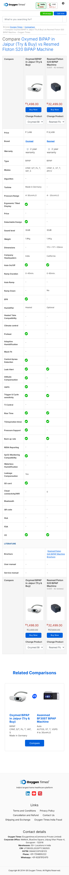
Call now (60, 13)
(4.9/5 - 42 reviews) (55, 67)
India (41, 5)
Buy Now (33, 109)
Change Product (34, 116)
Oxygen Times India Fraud (48, 819)
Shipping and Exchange (17, 819)
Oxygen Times (16, 27)
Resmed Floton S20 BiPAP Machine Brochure (56, 554)
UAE (52, 5)
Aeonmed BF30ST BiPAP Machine (46, 718)
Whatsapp (47, 13)
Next (66, 723)
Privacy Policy (47, 810)
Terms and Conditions (24, 810)
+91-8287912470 (40, 857)
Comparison (30, 27)
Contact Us (48, 815)
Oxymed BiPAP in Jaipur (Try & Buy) (19, 718)
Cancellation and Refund (26, 815)
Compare (35, 743)
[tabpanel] (34, 717)
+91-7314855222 (38, 854)
